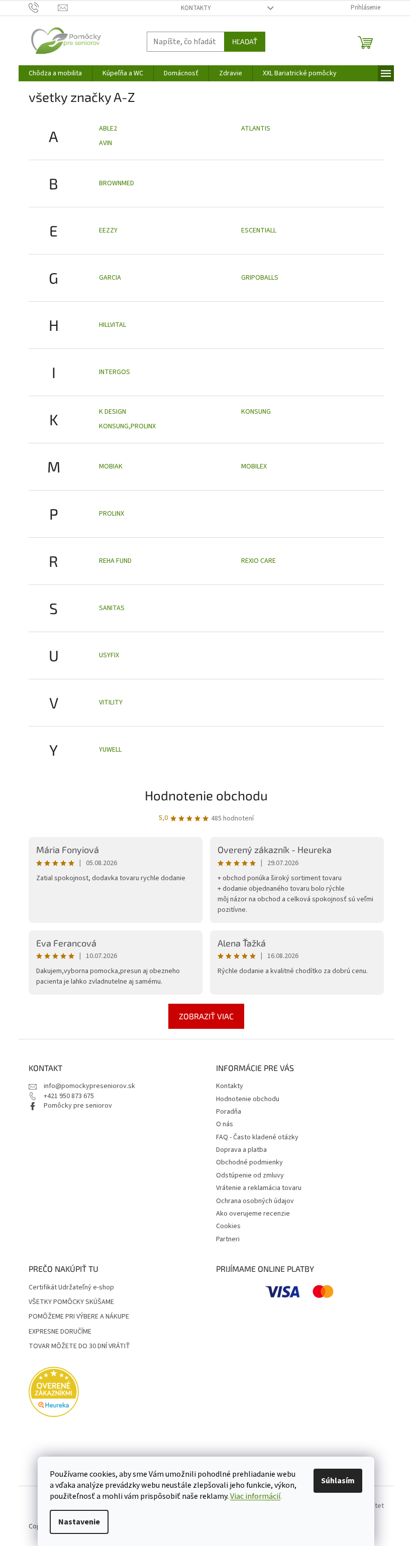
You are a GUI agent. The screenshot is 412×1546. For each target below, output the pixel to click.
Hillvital (112, 325)
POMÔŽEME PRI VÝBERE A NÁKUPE (79, 1317)
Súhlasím (338, 1480)
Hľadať (244, 41)
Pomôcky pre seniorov (78, 1106)
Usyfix (109, 655)
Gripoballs (259, 278)
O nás (224, 1124)
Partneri (228, 1239)
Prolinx (111, 514)
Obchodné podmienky (249, 1162)
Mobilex (254, 466)
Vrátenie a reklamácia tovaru (258, 1188)
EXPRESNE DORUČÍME (60, 1332)
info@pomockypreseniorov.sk (89, 1086)
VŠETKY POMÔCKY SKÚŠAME (71, 1302)
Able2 (108, 129)
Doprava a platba (241, 1150)
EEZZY (108, 230)
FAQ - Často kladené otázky (257, 1137)
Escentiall (258, 230)
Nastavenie (79, 1521)
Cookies (228, 1226)
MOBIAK (111, 466)
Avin (105, 143)
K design (112, 412)
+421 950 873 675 (69, 1096)
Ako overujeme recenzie (253, 1214)
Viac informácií (255, 1496)
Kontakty (196, 8)
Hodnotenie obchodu (206, 795)
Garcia (110, 278)
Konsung (256, 412)
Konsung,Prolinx (127, 426)
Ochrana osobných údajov (255, 1201)
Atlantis (255, 129)
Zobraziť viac (206, 1016)
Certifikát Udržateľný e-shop (71, 1287)
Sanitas (112, 608)
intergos (114, 372)
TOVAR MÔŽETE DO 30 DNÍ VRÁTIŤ (79, 1346)
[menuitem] (55, 73)
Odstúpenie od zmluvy (250, 1175)
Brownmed (116, 183)
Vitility (111, 702)
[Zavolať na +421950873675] (43, 7)
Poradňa (228, 1112)
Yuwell (110, 750)
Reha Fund (115, 561)
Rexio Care (258, 561)
